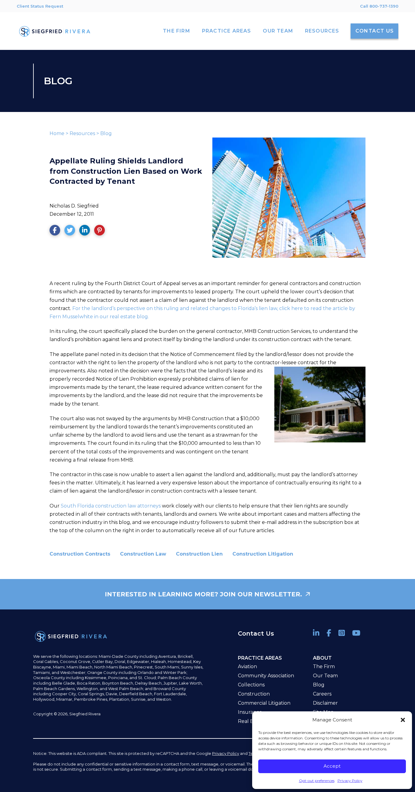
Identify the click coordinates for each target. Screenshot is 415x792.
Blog (106, 133)
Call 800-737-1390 (379, 6)
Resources (82, 133)
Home (57, 133)
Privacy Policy (350, 780)
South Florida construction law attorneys (111, 506)
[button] (403, 720)
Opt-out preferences (316, 780)
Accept (332, 766)
